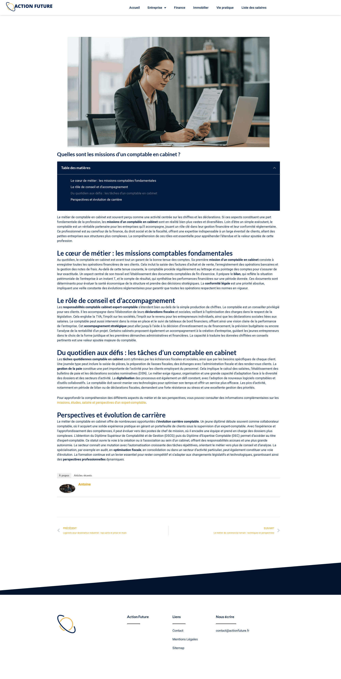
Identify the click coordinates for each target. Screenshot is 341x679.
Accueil (134, 7)
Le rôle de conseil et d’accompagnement (99, 187)
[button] (274, 167)
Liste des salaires (254, 7)
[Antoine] (67, 488)
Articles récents (83, 475)
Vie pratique (225, 7)
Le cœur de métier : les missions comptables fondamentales (113, 180)
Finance (179, 7)
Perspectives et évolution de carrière (96, 199)
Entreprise (155, 7)
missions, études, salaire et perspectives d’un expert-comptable (101, 402)
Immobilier (201, 7)
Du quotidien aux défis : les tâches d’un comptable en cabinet (114, 193)
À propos (64, 475)
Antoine (84, 484)
